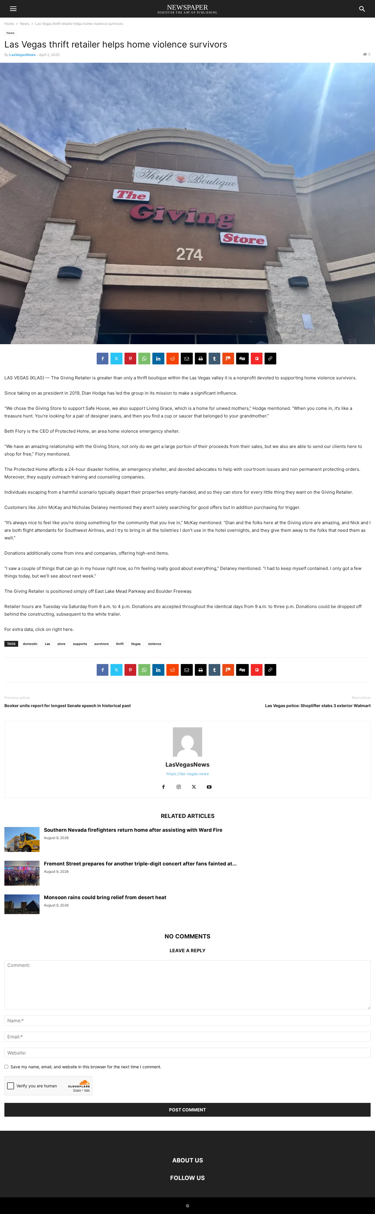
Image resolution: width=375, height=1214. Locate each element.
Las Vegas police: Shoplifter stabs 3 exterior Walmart (318, 705)
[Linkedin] (158, 358)
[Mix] (228, 358)
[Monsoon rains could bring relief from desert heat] (22, 904)
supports (80, 644)
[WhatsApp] (144, 358)
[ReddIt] (172, 358)
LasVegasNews (22, 54)
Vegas (136, 644)
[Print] (201, 358)
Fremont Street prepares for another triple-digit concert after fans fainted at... (140, 864)
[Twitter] (116, 358)
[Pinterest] (130, 358)
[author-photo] (187, 756)
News (24, 23)
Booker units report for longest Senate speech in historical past (67, 705)
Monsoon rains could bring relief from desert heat (105, 897)
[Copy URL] (270, 358)
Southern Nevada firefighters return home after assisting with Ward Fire (133, 830)
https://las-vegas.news (187, 773)
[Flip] (256, 358)
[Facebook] (102, 358)
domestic (30, 644)
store (61, 644)
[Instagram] (179, 787)
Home (9, 23)
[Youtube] (209, 787)
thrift (120, 644)
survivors (101, 644)
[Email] (187, 358)
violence (154, 644)
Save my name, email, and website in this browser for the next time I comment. (86, 1066)
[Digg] (242, 358)
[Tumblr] (214, 358)
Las (47, 644)
